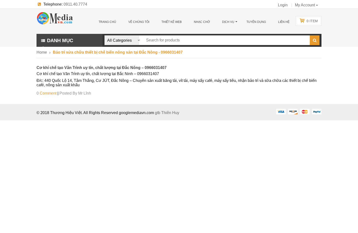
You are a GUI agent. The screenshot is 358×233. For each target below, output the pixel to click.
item (312, 21)
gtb (158, 113)
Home (42, 52)
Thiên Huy (170, 113)
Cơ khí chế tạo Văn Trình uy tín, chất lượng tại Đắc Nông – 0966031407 (102, 68)
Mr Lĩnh (84, 93)
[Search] (315, 40)
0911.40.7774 (75, 4)
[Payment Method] (281, 111)
